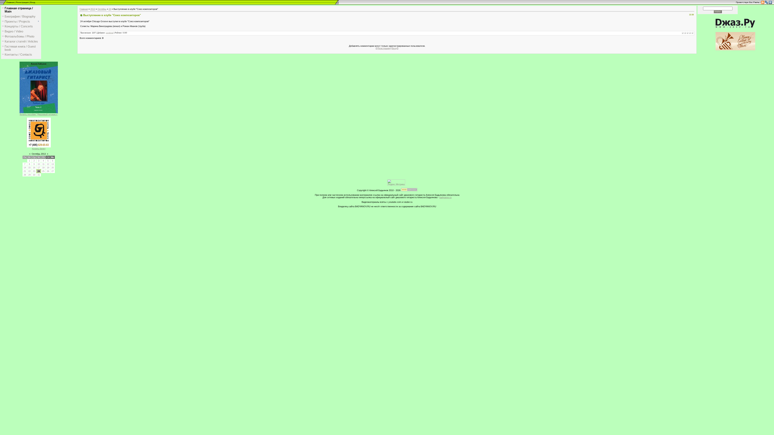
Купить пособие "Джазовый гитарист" (39, 114)
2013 (92, 9)
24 (38, 171)
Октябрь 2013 (39, 154)
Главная (10, 2)
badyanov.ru (445, 197)
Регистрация (22, 2)
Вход (32, 2)
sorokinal (109, 33)
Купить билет (39, 148)
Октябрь (102, 9)
